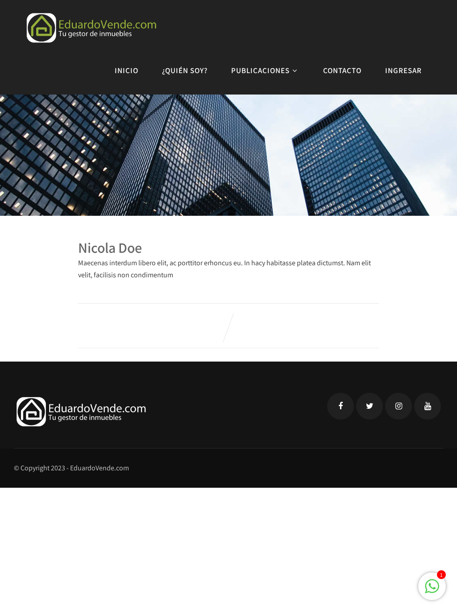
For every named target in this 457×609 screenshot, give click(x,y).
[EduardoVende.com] (91, 28)
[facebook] (340, 406)
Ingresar (403, 70)
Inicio (126, 70)
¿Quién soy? (185, 70)
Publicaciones (260, 70)
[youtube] (427, 406)
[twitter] (369, 406)
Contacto (342, 70)
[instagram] (398, 406)
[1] (432, 591)
